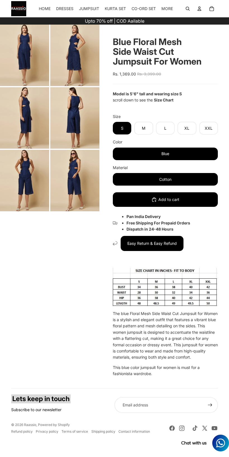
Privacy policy (47, 431)
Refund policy (22, 431)
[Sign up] (210, 405)
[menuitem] (167, 9)
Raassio (30, 425)
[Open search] (188, 9)
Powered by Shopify (54, 425)
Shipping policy (103, 431)
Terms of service (74, 431)
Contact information (134, 431)
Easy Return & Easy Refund (152, 243)
